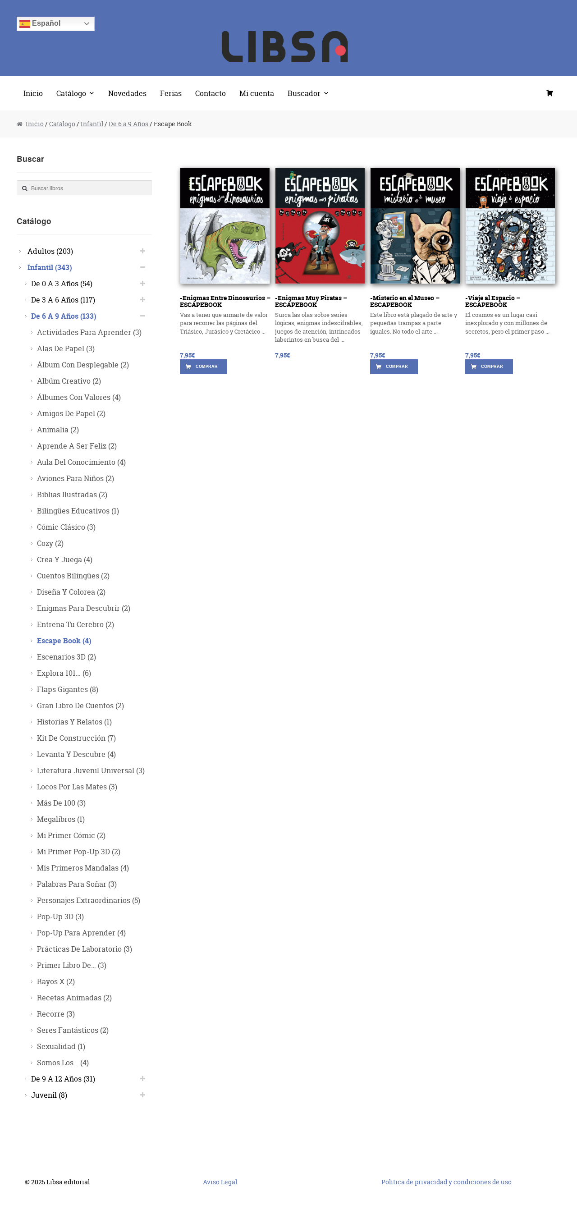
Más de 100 (61, 802)
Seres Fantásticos (73, 1030)
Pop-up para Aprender (81, 932)
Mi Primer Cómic (71, 835)
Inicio (33, 93)
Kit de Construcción (76, 737)
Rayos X (56, 981)
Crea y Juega (64, 559)
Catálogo (71, 93)
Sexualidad (61, 1046)
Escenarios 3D (66, 656)
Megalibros (61, 819)
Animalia (58, 429)
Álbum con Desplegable (83, 364)
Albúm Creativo (69, 380)
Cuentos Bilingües (73, 575)
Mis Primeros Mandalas (83, 867)
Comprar (207, 366)
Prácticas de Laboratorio (84, 948)
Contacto (210, 93)
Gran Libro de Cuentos (80, 705)
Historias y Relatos (74, 721)
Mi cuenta (256, 93)
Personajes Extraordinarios (88, 900)
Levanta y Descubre (76, 754)
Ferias (171, 93)
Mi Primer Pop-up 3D (78, 851)
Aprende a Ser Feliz (77, 445)
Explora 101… (64, 673)
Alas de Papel (66, 348)
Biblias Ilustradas (72, 494)
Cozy (50, 543)
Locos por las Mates (77, 786)
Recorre (56, 1013)
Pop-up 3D (60, 916)
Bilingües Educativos (78, 510)
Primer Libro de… (71, 965)
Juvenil (49, 1095)
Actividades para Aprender (89, 332)
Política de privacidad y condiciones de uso (446, 1182)
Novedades (127, 93)
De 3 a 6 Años (63, 299)
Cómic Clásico (66, 527)
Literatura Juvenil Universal (91, 770)
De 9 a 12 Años (63, 1078)
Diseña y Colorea (71, 591)
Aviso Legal (220, 1182)
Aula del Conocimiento (81, 462)
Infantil (92, 123)
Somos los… (63, 1062)
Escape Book (64, 640)
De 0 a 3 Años (61, 283)
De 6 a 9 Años (128, 123)
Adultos (50, 251)
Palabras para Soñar (77, 884)
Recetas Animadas (74, 997)
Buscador (304, 93)
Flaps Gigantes (67, 689)
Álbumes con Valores (79, 397)
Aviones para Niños (75, 478)
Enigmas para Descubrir (83, 608)
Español (45, 23)
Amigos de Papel (71, 413)
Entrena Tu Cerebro (75, 624)
